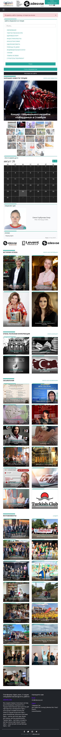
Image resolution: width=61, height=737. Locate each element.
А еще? (55, 516)
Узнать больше (52, 334)
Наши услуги (9, 236)
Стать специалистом (30, 69)
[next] (56, 161)
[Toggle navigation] (3, 9)
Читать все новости (50, 78)
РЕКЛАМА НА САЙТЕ (30, 73)
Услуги (46, 237)
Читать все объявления (49, 380)
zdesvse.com (36, 734)
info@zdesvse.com (37, 700)
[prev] (53, 161)
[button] (8, 101)
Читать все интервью (50, 252)
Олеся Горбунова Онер (41, 217)
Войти (51, 5)
